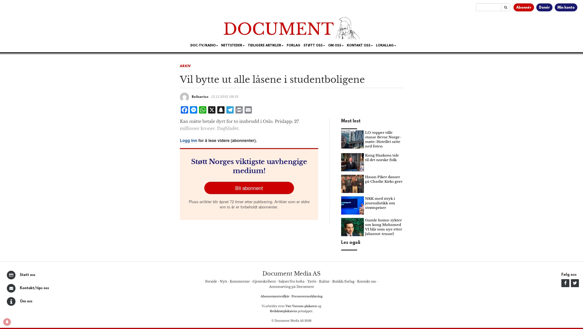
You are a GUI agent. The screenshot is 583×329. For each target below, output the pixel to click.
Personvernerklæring (307, 296)
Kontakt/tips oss (34, 288)
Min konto (566, 8)
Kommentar (240, 281)
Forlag (293, 46)
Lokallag (385, 46)
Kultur (324, 281)
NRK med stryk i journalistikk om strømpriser (380, 203)
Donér (544, 8)
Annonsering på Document (291, 287)
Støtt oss (27, 275)
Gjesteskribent (264, 281)
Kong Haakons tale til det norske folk (382, 157)
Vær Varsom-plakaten (301, 306)
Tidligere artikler (264, 46)
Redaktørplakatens (283, 311)
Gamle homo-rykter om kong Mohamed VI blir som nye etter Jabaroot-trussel (383, 227)
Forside (211, 281)
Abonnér (523, 8)
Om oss (26, 301)
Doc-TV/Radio (203, 46)
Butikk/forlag (343, 281)
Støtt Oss (313, 46)
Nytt (223, 281)
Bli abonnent (249, 187)
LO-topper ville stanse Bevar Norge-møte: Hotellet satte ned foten (383, 139)
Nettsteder (231, 46)
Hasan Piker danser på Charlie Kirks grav (383, 179)
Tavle (311, 281)
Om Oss (334, 46)
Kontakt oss (359, 46)
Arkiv (185, 66)
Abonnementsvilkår (275, 296)
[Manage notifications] (7, 322)
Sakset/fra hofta (291, 281)
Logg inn (188, 140)
